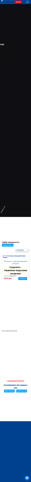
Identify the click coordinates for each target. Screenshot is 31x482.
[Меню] (27, 2)
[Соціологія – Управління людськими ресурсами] (15, 261)
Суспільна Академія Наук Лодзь (14, 256)
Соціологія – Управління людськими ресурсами (15, 270)
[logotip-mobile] (11, 2)
